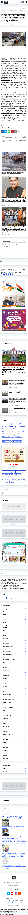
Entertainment (14, 675)
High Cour (14, 686)
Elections (14, 673)
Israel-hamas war (14, 697)
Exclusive (14, 678)
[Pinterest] (12, 131)
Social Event (5, 477)
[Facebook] (2, 131)
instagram (15, 900)
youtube (22, 900)
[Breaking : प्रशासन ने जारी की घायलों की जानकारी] (5, 410)
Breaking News (5, 431)
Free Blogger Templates (14, 905)
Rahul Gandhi (14, 726)
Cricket (14, 662)
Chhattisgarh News (10, 9)
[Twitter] (5, 131)
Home (2, 9)
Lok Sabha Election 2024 (14, 699)
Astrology (4, 423)
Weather (12, 482)
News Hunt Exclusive (14, 713)
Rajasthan (12, 472)
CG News (12, 433)
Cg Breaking (13, 431)
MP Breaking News (14, 702)
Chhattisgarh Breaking (7, 439)
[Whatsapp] (9, 131)
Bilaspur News (13, 426)
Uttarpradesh (5, 482)
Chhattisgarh (18, 436)
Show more (23, 150)
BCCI (10, 423)
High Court (14, 689)
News (14, 710)
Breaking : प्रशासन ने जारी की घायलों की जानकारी (17, 409)
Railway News (5, 472)
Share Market (18, 474)
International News (14, 694)
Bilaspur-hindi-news (6, 428)
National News (14, 705)
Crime (14, 665)
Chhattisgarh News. (17, 441)
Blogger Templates (13, 903)
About (12, 898)
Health (14, 683)
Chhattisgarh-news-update (14, 659)
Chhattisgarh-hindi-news (7, 444)
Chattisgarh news (6, 436)
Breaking (15, 428)
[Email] (15, 131)
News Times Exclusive (14, 721)
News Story (14, 718)
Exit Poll (14, 681)
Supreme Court (5, 479)
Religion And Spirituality (7, 474)
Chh (13, 436)
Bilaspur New (5, 426)
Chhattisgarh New (18, 439)
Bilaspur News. (22, 426)
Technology (13, 479)
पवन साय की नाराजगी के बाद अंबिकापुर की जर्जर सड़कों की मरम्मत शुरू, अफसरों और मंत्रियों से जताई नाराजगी (13, 173)
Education (14, 667)
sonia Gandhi (12, 477)
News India (7, 273)
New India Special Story (14, 707)
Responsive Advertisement (14, 506)
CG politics (18, 433)
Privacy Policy (7, 900)
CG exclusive (21, 431)
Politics (14, 723)
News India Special (14, 715)
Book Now (14, 464)
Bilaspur (22, 423)
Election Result (14, 670)
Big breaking (15, 423)
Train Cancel (21, 479)
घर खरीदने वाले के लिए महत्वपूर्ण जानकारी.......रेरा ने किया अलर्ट (14, 391)
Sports (19, 477)
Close (14, 466)
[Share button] (18, 131)
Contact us (19, 898)
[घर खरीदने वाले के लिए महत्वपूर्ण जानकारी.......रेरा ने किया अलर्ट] (5, 393)
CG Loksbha (5, 433)
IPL (14, 691)
